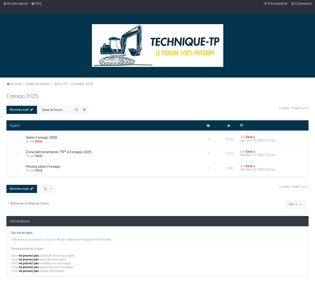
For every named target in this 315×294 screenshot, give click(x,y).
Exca (38, 141)
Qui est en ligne (22, 232)
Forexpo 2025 (22, 96)
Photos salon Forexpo (43, 166)
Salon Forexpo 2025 (41, 137)
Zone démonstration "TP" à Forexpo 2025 (58, 152)
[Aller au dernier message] (254, 137)
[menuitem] (36, 3)
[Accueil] (157, 45)
